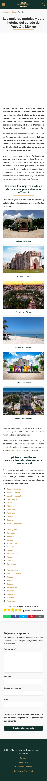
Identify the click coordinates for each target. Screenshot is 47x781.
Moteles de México (16, 450)
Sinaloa (10, 577)
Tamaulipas (12, 587)
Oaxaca (10, 557)
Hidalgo (10, 536)
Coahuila (11, 513)
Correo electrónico (13, 688)
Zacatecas (11, 601)
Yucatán (10, 598)
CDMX (9, 503)
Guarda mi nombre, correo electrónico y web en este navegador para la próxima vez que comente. (23, 717)
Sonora (10, 580)
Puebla (10, 560)
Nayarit (10, 550)
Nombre (8, 676)
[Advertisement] (23, 70)
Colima (10, 516)
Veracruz (11, 594)
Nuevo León (12, 554)
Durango (10, 520)
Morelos (10, 547)
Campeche (12, 499)
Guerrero (11, 533)
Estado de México (15, 523)
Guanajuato (12, 529)
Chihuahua (11, 509)
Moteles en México (9, 12)
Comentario (10, 649)
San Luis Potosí (14, 573)
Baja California (13, 492)
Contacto (23, 758)
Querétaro (11, 564)
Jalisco (10, 540)
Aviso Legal (24, 762)
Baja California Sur (15, 496)
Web (6, 699)
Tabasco (10, 584)
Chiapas (10, 506)
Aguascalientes (14, 489)
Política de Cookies (23, 767)
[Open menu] (3, 4)
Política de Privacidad (23, 771)
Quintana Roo (13, 570)
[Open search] (43, 4)
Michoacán (12, 543)
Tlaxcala (10, 591)
